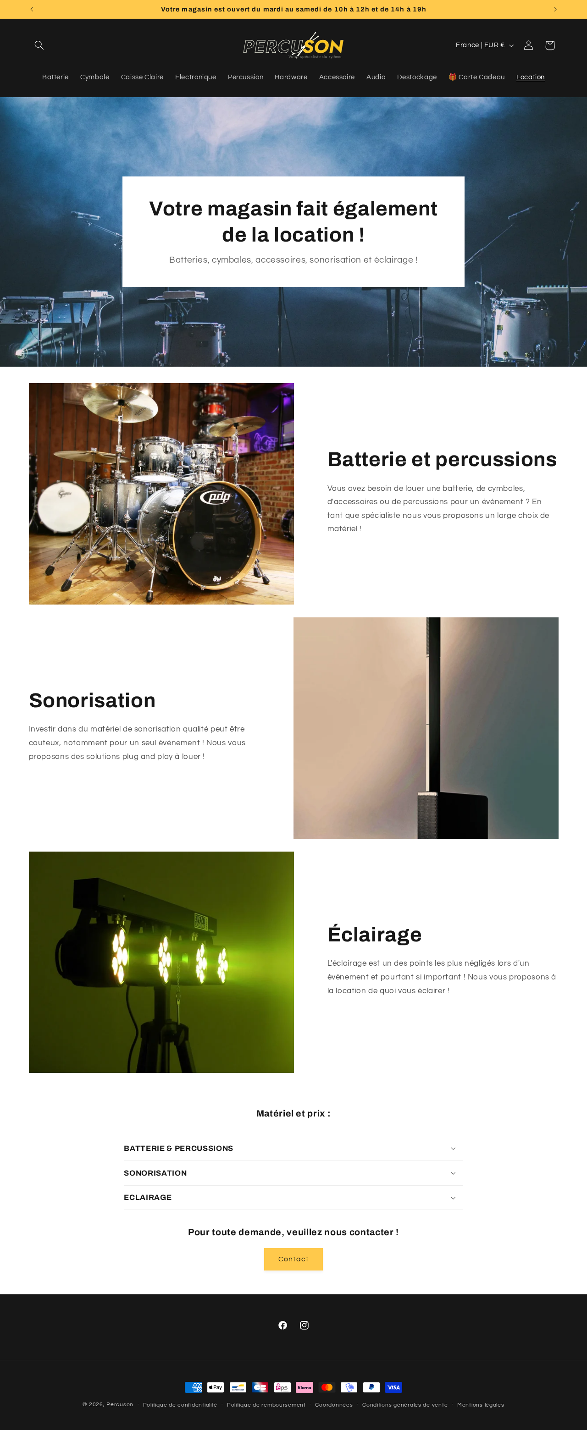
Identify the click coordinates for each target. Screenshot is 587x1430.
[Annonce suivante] (555, 9)
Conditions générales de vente (405, 1405)
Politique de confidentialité (180, 1405)
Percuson (119, 1404)
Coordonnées (334, 1405)
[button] (39, 45)
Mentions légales (480, 1405)
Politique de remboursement (266, 1405)
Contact (293, 1259)
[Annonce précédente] (32, 9)
